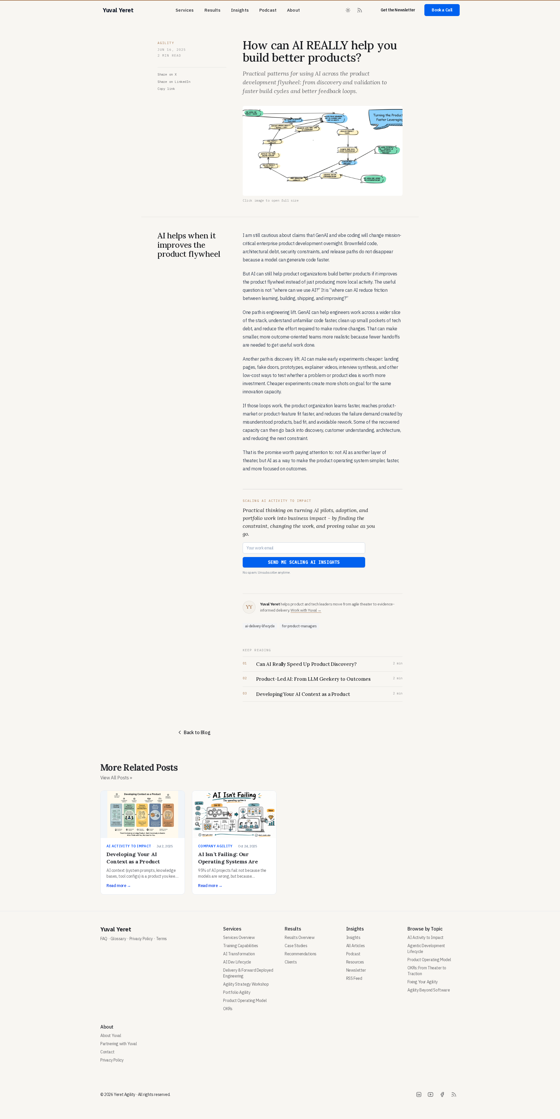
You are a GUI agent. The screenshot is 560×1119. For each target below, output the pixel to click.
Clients (291, 962)
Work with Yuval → (305, 610)
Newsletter (356, 970)
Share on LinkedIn (174, 82)
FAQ (103, 938)
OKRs (227, 1008)
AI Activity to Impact (128, 846)
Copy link (166, 89)
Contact (107, 1052)
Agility (166, 43)
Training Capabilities (240, 945)
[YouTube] (430, 1094)
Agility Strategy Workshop (246, 984)
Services (185, 10)
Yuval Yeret (115, 929)
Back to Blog (197, 732)
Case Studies (296, 945)
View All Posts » (116, 778)
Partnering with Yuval (118, 1043)
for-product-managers (299, 626)
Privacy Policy (141, 938)
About (293, 10)
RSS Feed (354, 978)
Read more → (118, 885)
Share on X (167, 74)
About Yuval (110, 1035)
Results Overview (300, 937)
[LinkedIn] (419, 1094)
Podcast (267, 10)
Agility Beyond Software (428, 990)
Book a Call (442, 10)
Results (212, 10)
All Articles (355, 945)
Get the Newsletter (398, 10)
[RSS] (454, 1094)
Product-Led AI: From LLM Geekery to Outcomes (313, 679)
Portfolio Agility (236, 992)
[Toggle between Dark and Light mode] (348, 10)
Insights (240, 10)
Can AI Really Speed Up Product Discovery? (306, 664)
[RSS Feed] (359, 10)
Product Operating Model (245, 1000)
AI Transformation (239, 953)
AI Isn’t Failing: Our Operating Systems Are (228, 858)
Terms (161, 938)
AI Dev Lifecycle (237, 962)
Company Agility (215, 846)
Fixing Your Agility (422, 981)
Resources (355, 962)
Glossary (118, 938)
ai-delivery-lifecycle (260, 626)
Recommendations (300, 953)
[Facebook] (442, 1094)
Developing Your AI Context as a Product (303, 694)
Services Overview (239, 937)
